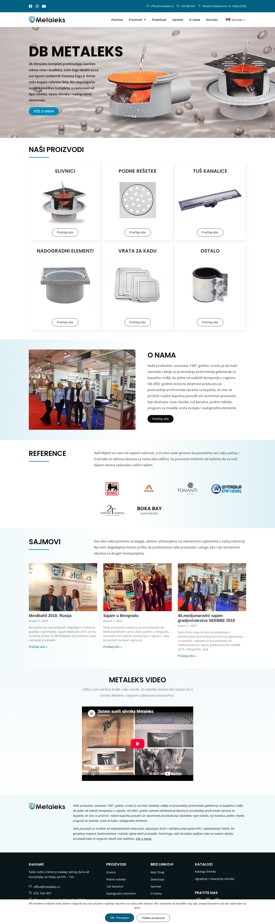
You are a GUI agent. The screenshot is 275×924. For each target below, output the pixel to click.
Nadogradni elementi (121, 893)
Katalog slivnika (205, 871)
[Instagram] (37, 6)
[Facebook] (30, 6)
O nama (194, 20)
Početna (117, 20)
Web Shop (158, 872)
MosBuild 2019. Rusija (50, 615)
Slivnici (111, 872)
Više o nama (143, 839)
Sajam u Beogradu (121, 615)
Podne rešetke (116, 879)
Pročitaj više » (38, 647)
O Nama (156, 893)
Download (159, 20)
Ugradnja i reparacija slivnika (214, 879)
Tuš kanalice (114, 886)
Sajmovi (177, 20)
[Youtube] (44, 6)
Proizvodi (135, 20)
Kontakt (212, 20)
